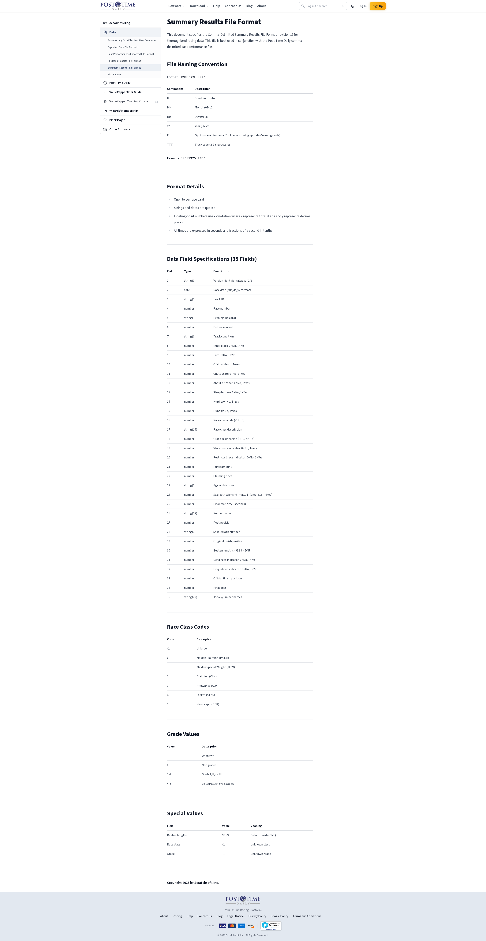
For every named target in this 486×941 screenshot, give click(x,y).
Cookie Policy (279, 916)
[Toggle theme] (352, 6)
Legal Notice (235, 916)
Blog (249, 6)
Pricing (177, 916)
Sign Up (378, 6)
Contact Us (233, 6)
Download (197, 6)
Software (175, 6)
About (261, 6)
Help (216, 6)
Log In (362, 6)
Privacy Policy (257, 916)
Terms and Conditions (307, 916)
